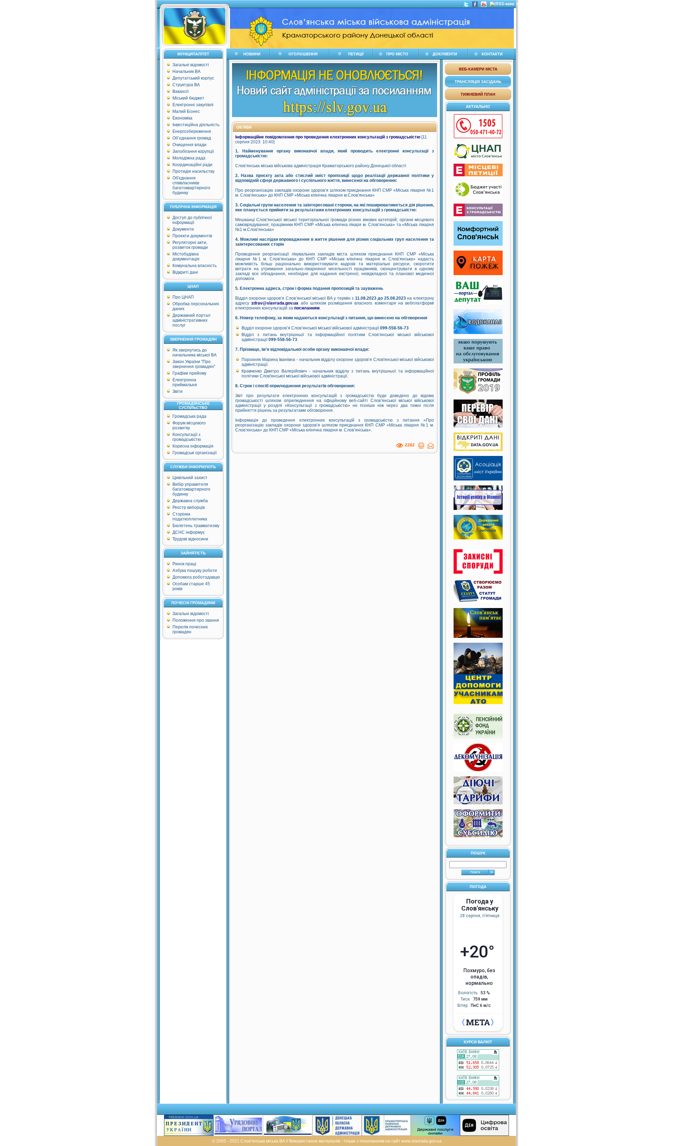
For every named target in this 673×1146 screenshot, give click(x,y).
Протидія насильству (193, 171)
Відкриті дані (185, 272)
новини (251, 54)
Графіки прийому (189, 373)
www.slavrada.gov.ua (421, 1141)
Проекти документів (192, 235)
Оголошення (303, 54)
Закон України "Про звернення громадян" (193, 364)
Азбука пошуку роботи (194, 570)
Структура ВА (186, 84)
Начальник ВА (186, 71)
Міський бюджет (188, 98)
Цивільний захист (190, 477)
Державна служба (190, 500)
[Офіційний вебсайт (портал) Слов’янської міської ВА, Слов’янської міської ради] (194, 47)
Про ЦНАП (183, 297)
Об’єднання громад (191, 138)
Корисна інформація (192, 446)
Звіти (177, 391)
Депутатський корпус (193, 78)
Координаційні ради (192, 164)
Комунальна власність (194, 265)
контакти (492, 54)
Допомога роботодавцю (196, 577)
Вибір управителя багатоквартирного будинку (191, 489)
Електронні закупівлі (192, 104)
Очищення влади (189, 144)
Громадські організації (194, 452)
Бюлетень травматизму (195, 525)
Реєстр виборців (188, 507)
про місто (397, 54)
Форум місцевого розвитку (189, 425)
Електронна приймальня (184, 382)
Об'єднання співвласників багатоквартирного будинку (191, 185)
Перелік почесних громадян (190, 629)
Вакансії (180, 91)
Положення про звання (195, 620)
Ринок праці (184, 563)
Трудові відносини (190, 539)
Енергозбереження (191, 131)
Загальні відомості (190, 64)
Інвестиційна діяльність (195, 124)
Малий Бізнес (186, 111)
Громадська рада (189, 416)
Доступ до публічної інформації (192, 220)
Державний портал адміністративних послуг (191, 320)
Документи (183, 229)
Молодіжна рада (188, 158)
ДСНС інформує (188, 532)
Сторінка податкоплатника (189, 516)
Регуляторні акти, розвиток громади (190, 245)
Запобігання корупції (193, 151)
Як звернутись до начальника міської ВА (194, 352)
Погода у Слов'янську (479, 905)
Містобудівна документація (185, 256)
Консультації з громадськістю (186, 437)
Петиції (355, 54)
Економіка (182, 118)
